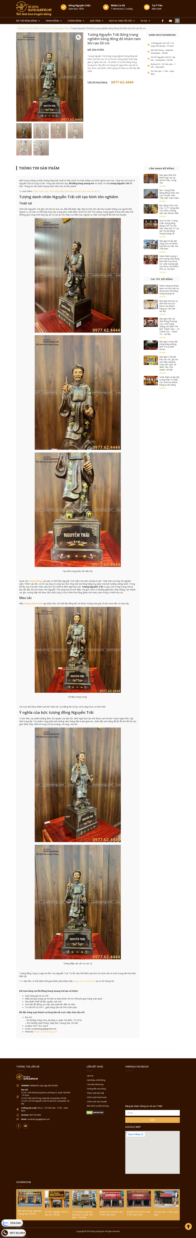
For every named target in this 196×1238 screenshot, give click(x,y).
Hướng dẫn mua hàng (96, 1088)
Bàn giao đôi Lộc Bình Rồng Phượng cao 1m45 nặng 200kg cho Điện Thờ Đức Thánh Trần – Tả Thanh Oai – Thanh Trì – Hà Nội (169, 326)
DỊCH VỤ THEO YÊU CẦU (120, 20)
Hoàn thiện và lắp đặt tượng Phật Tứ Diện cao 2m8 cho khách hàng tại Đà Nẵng (169, 381)
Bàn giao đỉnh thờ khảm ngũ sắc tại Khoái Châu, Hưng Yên (167, 179)
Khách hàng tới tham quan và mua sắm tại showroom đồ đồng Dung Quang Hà (169, 289)
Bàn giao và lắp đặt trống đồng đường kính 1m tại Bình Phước (168, 345)
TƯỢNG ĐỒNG (74, 20)
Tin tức (143, 20)
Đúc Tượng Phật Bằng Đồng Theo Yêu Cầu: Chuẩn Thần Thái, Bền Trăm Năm (169, 194)
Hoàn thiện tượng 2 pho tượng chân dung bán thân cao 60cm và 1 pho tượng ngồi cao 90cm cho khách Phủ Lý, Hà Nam (169, 262)
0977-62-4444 (122, 82)
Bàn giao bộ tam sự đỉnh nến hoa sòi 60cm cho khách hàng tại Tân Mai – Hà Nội (168, 306)
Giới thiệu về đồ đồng (96, 1080)
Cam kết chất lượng (95, 1084)
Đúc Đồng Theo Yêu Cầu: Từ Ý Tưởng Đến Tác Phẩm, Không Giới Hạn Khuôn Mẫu (169, 209)
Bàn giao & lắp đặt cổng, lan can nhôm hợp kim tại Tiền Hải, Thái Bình (168, 245)
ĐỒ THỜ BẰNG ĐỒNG (26, 20)
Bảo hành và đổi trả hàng (98, 1106)
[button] (177, 20)
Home (20, 28)
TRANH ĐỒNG (52, 20)
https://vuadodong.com (45, 1031)
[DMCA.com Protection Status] (95, 1113)
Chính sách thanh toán (97, 1097)
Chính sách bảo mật (95, 1093)
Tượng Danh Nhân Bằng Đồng (55, 28)
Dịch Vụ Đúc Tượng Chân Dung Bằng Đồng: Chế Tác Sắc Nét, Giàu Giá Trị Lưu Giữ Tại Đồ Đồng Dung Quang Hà (169, 227)
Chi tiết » (163, 186)
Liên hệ (90, 1075)
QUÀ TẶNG (95, 20)
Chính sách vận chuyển (97, 1101)
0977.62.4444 (17, 1233)
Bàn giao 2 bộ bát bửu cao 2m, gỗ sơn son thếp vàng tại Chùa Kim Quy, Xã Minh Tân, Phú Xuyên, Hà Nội (168, 363)
